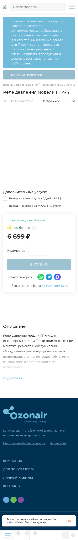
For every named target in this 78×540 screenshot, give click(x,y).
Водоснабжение (27, 85)
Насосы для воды (52, 85)
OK (68, 521)
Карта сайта (58, 443)
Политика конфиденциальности (24, 443)
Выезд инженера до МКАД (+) (34, 198)
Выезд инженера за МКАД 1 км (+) (35, 205)
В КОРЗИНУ (39, 264)
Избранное (51, 101)
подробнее (13, 378)
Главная (8, 85)
